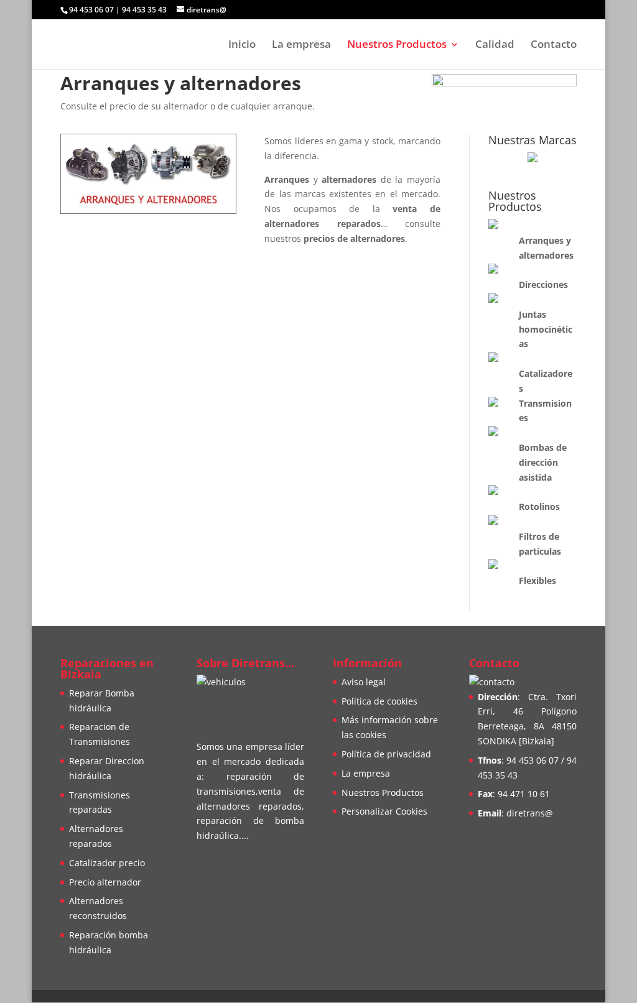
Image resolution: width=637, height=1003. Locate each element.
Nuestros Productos (397, 45)
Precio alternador (105, 882)
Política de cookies (379, 701)
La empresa (301, 45)
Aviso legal (364, 682)
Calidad (494, 45)
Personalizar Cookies (384, 811)
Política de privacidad (386, 754)
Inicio (242, 45)
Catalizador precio (107, 863)
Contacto (554, 45)
